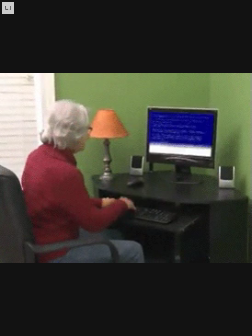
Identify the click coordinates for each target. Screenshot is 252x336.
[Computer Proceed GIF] (126, 168)
